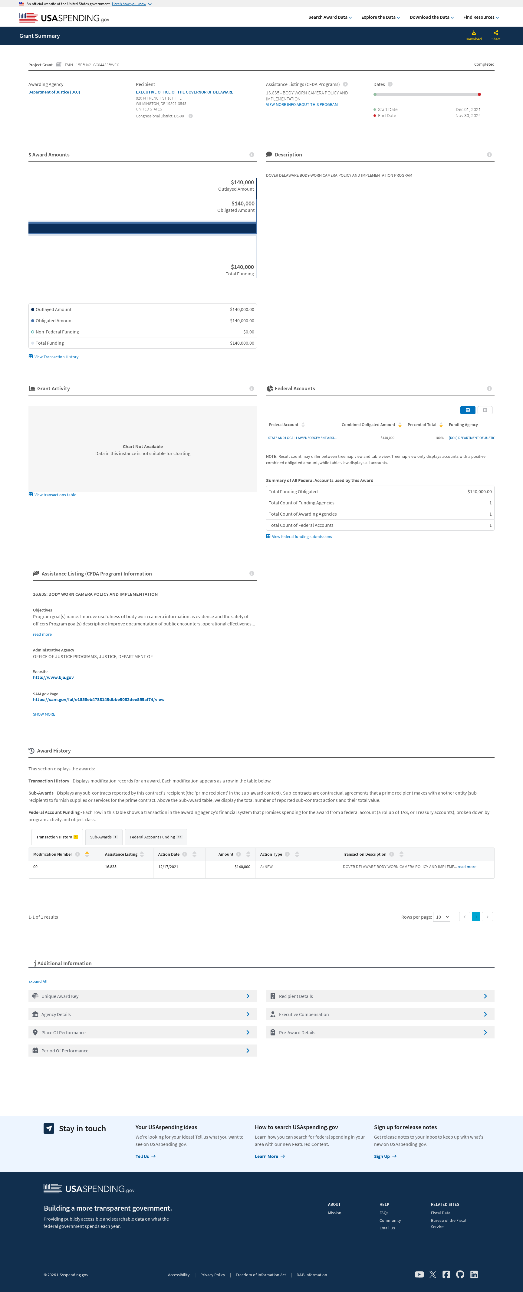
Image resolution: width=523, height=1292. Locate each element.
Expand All (38, 981)
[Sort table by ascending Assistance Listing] (142, 852)
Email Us (387, 1228)
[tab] (57, 837)
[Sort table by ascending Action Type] (297, 852)
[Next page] (487, 916)
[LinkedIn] (474, 1275)
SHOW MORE (44, 714)
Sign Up (382, 1156)
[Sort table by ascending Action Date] (194, 852)
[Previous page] (464, 916)
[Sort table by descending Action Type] (297, 855)
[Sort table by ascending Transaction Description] (401, 852)
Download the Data (429, 17)
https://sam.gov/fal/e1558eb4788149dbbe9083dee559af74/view (99, 699)
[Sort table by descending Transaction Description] (401, 855)
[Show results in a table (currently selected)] (467, 410)
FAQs (384, 1212)
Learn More (266, 1156)
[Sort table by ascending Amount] (248, 852)
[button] (142, 996)
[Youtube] (419, 1275)
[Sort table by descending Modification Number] (87, 855)
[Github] (460, 1275)
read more (42, 634)
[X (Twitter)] (433, 1275)
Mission (334, 1212)
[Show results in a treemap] (485, 410)
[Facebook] (446, 1275)
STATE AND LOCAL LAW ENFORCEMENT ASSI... (302, 437)
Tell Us (142, 1156)
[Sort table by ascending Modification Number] (87, 852)
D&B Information (312, 1274)
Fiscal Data (440, 1212)
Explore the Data (378, 17)
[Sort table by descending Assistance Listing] (142, 855)
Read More (467, 866)
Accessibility (179, 1274)
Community (390, 1220)
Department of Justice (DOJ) (54, 92)
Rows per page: (417, 917)
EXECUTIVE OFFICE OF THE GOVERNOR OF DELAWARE (184, 92)
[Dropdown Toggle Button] (496, 33)
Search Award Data (327, 17)
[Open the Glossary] (59, 65)
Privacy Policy (212, 1274)
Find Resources (479, 17)
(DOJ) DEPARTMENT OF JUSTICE (473, 437)
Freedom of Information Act (261, 1274)
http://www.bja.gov (53, 677)
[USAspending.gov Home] (64, 18)
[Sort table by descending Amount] (248, 855)
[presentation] (190, 116)
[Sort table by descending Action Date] (194, 855)
